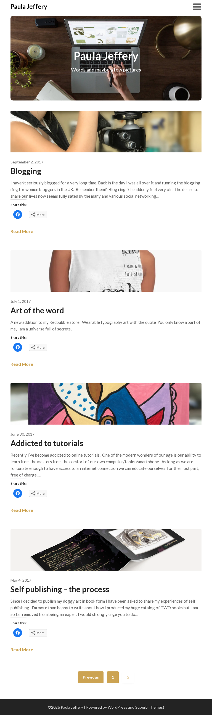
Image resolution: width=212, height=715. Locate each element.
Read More (21, 231)
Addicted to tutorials (46, 443)
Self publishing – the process (59, 589)
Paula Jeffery (28, 6)
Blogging (25, 171)
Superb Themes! (149, 707)
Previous (91, 677)
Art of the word (37, 310)
